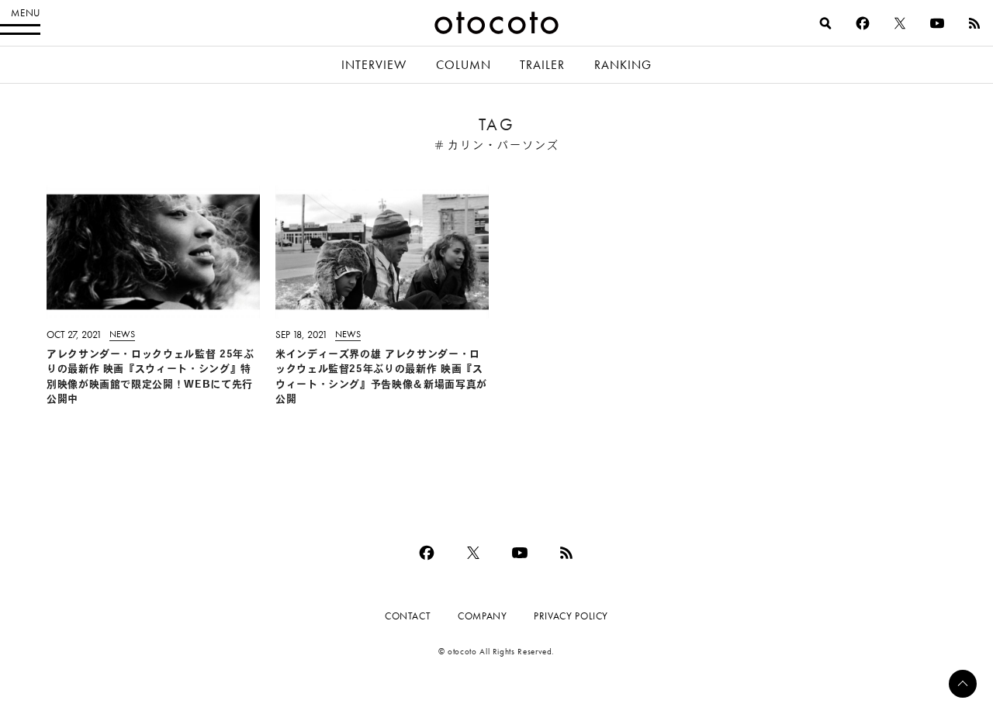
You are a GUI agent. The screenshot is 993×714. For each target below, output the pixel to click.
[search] (825, 23)
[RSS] (974, 23)
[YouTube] (937, 23)
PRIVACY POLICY (571, 616)
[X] (900, 23)
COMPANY (482, 616)
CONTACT (408, 616)
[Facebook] (862, 23)
